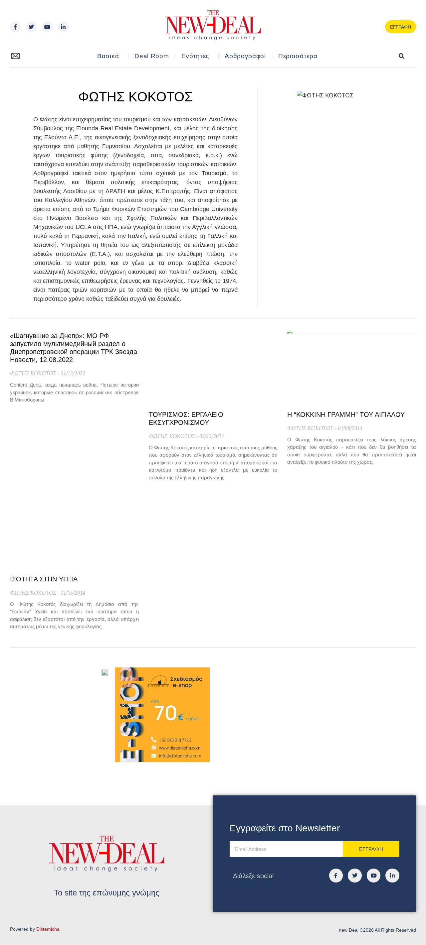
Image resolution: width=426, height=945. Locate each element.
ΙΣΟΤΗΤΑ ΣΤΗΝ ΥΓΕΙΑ (44, 579)
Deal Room (151, 56)
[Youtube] (47, 27)
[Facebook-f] (15, 27)
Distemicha (48, 929)
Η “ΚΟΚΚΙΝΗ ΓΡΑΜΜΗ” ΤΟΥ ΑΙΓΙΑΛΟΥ (346, 414)
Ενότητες (195, 56)
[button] (402, 56)
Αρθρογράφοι (245, 56)
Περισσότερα (298, 56)
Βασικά (108, 56)
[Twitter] (31, 27)
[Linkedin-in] (63, 27)
